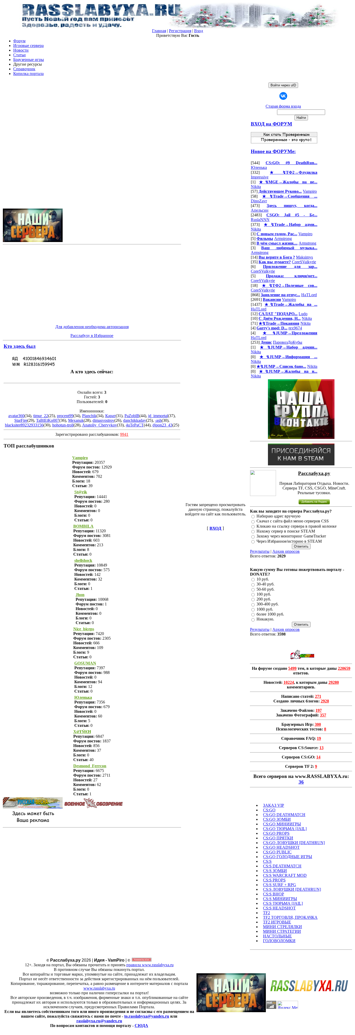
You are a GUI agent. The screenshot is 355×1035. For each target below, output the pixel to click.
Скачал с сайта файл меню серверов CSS (293, 521)
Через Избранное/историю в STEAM (289, 541)
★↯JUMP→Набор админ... (288, 347)
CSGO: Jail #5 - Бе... (291, 215)
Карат (110, 415)
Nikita (256, 186)
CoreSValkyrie (304, 262)
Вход (198, 31)
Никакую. (265, 619)
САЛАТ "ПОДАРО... (278, 314)
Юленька (259, 167)
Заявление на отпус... (280, 295)
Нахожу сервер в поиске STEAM (286, 531)
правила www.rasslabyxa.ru (150, 965)
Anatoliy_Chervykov (99, 425)
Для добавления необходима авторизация (92, 327)
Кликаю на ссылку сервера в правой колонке (297, 526)
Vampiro (310, 191)
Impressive (259, 177)
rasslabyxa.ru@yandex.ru (99, 1021)
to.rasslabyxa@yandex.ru (146, 1016)
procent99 (65, 415)
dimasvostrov (103, 420)
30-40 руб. (265, 584)
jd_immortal (158, 415)
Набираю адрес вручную (278, 516)
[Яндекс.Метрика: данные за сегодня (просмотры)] (287, 1005)
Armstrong (283, 238)
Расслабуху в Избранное (91, 335)
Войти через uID (283, 85)
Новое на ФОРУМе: (273, 151)
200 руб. (264, 599)
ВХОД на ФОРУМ (271, 124)
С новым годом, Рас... (277, 234)
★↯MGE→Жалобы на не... (288, 182)
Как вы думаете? (275, 262)
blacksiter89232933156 (24, 425)
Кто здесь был (20, 346)
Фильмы (265, 238)
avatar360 (16, 415)
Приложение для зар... (290, 266)
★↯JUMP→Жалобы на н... (288, 371)
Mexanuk (76, 420)
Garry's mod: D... (272, 328)
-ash (158, 420)
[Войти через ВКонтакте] (283, 96)
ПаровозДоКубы (287, 342)
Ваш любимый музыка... (289, 248)
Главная (159, 31)
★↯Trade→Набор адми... (290, 224)
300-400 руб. (268, 604)
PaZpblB (131, 415)
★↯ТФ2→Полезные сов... (289, 285)
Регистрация (180, 31)
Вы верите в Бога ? (277, 257)
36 (301, 782)
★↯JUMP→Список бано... (281, 366)
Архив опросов (286, 551)
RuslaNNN (260, 219)
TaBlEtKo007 (47, 420)
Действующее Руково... (280, 191)
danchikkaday (134, 420)
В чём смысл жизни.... (277, 243)
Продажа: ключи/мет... (291, 276)
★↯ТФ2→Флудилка (293, 172)
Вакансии (272, 299)
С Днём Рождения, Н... (280, 318)
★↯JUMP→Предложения (290, 333)
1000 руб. (265, 609)
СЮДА (141, 1025)
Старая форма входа (283, 106)
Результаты (259, 551)
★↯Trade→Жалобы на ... (291, 304)
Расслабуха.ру (314, 473)
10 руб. (263, 579)
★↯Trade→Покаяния (279, 323)
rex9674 (295, 328)
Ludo (303, 314)
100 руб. (264, 594)
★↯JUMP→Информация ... (288, 357)
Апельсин (259, 210)
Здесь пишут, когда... (292, 205)
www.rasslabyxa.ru (99, 988)
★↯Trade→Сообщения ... (289, 196)
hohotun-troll (63, 425)
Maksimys (304, 257)
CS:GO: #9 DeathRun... (291, 163)
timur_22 (40, 415)
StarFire (20, 420)
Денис (266, 342)
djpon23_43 (162, 425)
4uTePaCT (135, 425)
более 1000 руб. (270, 614)
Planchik (89, 415)
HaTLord (309, 295)
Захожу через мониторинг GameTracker (291, 536)
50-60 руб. (265, 589)
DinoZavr (259, 201)
